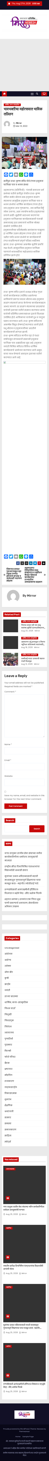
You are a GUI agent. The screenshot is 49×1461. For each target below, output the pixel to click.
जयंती (7, 990)
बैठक (7, 1063)
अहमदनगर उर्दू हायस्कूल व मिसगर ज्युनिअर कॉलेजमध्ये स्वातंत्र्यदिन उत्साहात (33, 644)
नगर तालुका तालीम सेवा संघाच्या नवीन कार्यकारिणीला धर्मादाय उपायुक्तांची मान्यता (23, 857)
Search (10, 820)
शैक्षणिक (8, 1105)
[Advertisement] (24, 65)
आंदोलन (8, 953)
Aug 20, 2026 (27, 630)
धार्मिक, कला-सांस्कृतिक (12, 105)
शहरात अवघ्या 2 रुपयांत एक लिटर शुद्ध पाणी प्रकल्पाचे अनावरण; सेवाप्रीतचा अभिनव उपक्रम (22, 903)
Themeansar (24, 1431)
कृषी (7, 978)
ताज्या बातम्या (11, 996)
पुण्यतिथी (9, 1038)
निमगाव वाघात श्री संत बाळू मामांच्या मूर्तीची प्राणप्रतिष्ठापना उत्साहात (32, 628)
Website (8, 776)
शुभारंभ (8, 1099)
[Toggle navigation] (32, 94)
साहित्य (8, 1135)
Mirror (19, 123)
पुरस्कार (8, 1044)
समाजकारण (10, 1129)
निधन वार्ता (10, 1008)
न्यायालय (9, 1032)
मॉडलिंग (8, 1075)
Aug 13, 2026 (27, 664)
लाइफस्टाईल (11, 1087)
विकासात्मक (11, 1093)
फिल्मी (8, 1050)
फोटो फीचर (10, 1056)
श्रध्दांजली (9, 1111)
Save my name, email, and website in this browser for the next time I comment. (24, 797)
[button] (38, 94)
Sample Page (28, 1436)
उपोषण (8, 966)
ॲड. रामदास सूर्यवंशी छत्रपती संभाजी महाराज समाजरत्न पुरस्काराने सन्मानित (24, 1442)
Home (17, 1436)
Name (8, 744)
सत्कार (8, 1117)
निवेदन (8, 1026)
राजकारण (9, 1081)
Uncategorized (12, 947)
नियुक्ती (8, 1014)
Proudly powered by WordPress (16, 1429)
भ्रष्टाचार (8, 1069)
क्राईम (7, 984)
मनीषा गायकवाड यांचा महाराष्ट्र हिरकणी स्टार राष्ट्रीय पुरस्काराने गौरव (24, 1454)
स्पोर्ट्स (8, 1141)
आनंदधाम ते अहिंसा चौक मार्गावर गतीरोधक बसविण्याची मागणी (24, 1448)
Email (7, 760)
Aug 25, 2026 (12, 1214)
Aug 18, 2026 (27, 647)
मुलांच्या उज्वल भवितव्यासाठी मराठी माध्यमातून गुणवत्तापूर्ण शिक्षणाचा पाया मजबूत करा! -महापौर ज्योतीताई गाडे (23, 880)
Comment (10, 691)
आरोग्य (8, 960)
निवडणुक (9, 1020)
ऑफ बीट (9, 972)
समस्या (8, 1123)
